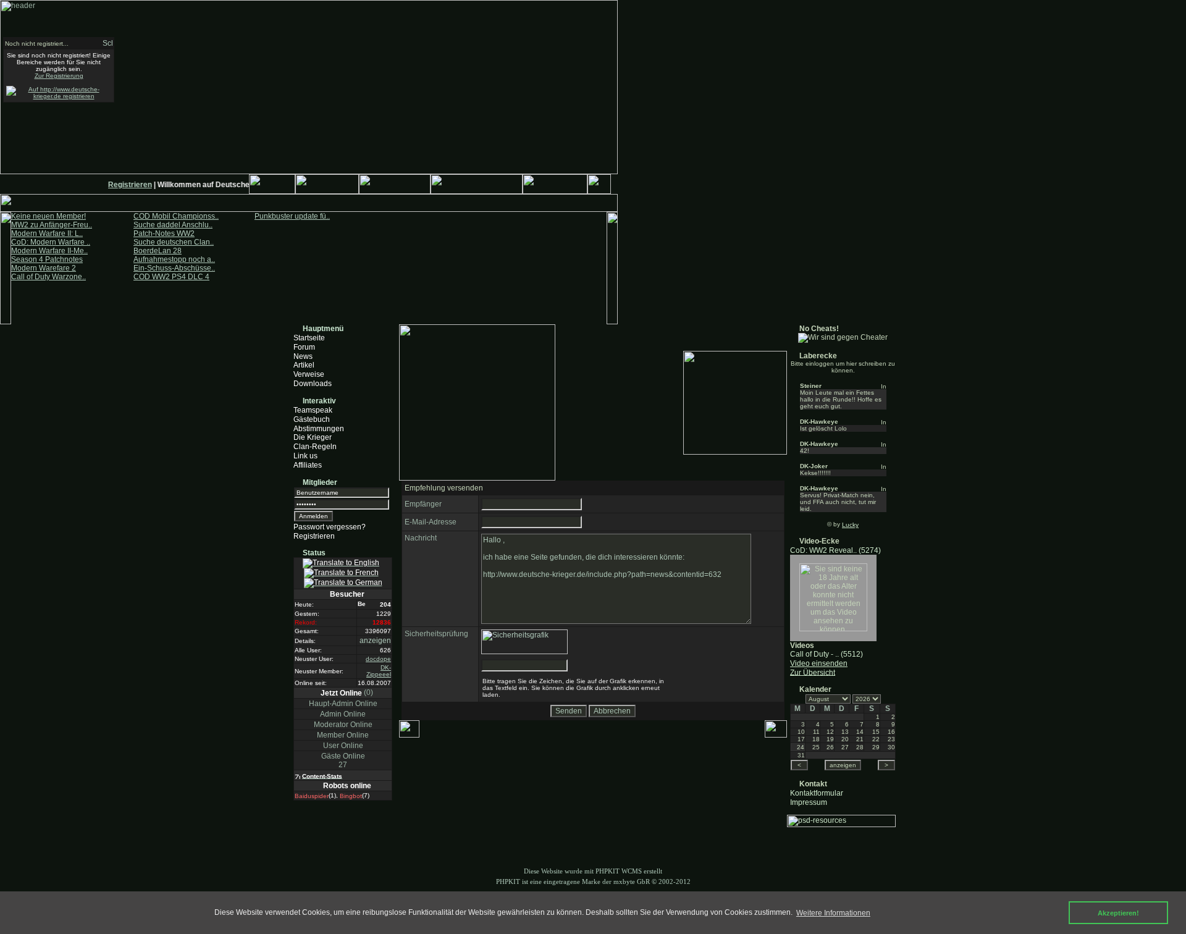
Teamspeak (312, 410)
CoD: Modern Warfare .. (50, 242)
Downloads (312, 383)
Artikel (303, 365)
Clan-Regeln (315, 446)
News (303, 355)
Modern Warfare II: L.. (47, 233)
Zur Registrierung (59, 75)
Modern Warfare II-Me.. (49, 250)
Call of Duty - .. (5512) (826, 654)
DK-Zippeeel (378, 671)
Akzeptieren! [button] (1118, 913)
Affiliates (307, 465)
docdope (378, 658)
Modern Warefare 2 (43, 268)
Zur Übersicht (812, 672)
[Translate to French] (341, 573)
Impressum (808, 801)
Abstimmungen (318, 428)
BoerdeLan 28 (157, 250)
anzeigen (375, 640)
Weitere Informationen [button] (833, 913)
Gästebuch (311, 419)
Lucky (850, 524)
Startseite (309, 338)
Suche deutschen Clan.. (173, 242)
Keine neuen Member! (48, 216)
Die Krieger (312, 437)
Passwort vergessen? (329, 527)
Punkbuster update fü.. (292, 216)
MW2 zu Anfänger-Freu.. (51, 225)
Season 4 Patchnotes (47, 259)
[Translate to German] (343, 583)
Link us (305, 456)
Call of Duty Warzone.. (48, 276)
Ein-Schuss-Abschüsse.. (174, 268)
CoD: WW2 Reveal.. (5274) (835, 550)
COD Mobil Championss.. (176, 216)
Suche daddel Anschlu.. (172, 225)
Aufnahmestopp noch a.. (174, 259)
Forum (304, 347)
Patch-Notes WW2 (164, 233)
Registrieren (124, 184)
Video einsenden (818, 663)
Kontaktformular (816, 793)
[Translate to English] (341, 563)
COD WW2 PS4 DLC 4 (171, 276)
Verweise (308, 374)
